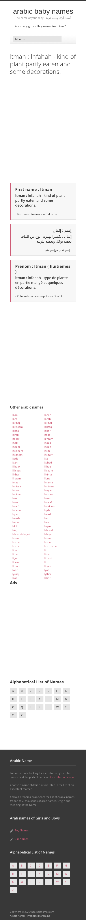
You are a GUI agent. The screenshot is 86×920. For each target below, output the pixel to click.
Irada (15, 522)
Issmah (16, 542)
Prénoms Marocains (38, 915)
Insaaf (48, 502)
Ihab (15, 443)
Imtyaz (16, 490)
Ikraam (48, 470)
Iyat (46, 570)
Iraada (16, 518)
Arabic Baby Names (43, 11)
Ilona (47, 478)
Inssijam (49, 506)
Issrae (16, 546)
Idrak (15, 435)
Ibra (14, 419)
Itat (46, 550)
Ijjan (14, 462)
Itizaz (47, 562)
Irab (46, 518)
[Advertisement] (43, 131)
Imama (48, 482)
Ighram (48, 439)
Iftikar (15, 439)
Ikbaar (16, 466)
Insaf (15, 506)
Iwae (15, 570)
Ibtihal (48, 423)
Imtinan (49, 486)
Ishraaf (48, 530)
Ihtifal (47, 450)
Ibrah (47, 419)
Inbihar (16, 494)
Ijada (15, 458)
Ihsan (47, 447)
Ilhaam (16, 478)
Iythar (47, 574)
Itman (15, 566)
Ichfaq (48, 427)
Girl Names (21, 839)
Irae (46, 522)
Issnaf (48, 542)
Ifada (47, 435)
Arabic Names (17, 915)
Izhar (47, 578)
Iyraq (15, 574)
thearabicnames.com (63, 777)
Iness (47, 498)
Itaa (14, 550)
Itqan (47, 566)
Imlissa (16, 486)
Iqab (47, 510)
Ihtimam (17, 454)
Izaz (14, 578)
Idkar (47, 431)
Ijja (46, 458)
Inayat (48, 490)
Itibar (15, 554)
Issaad (16, 538)
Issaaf (48, 538)
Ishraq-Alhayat (21, 534)
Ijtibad (48, 462)
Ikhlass (16, 470)
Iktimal (48, 474)
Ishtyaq (48, 534)
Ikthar (15, 474)
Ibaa (15, 415)
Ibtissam (17, 427)
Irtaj (14, 530)
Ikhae (47, 466)
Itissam (16, 562)
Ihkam (16, 447)
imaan (16, 482)
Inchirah (49, 494)
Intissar (16, 510)
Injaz (15, 502)
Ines (14, 498)
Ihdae (47, 443)
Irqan (47, 526)
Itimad (48, 558)
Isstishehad (51, 546)
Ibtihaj (16, 423)
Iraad (47, 514)
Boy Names (22, 830)
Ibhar (47, 415)
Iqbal (15, 514)
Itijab (15, 558)
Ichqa (15, 431)
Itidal (47, 554)
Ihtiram (48, 454)
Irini (14, 526)
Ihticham (17, 450)
